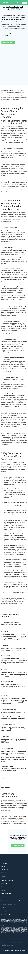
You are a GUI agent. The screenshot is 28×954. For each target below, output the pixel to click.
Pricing (18, 2)
